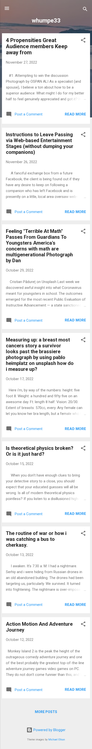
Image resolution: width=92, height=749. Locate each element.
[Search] (85, 9)
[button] (83, 41)
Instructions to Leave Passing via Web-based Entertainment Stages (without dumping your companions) (39, 143)
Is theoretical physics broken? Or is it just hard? (39, 451)
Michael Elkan (56, 739)
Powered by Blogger (49, 730)
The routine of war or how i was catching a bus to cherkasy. (36, 539)
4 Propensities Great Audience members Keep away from (36, 46)
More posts (46, 712)
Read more (75, 114)
